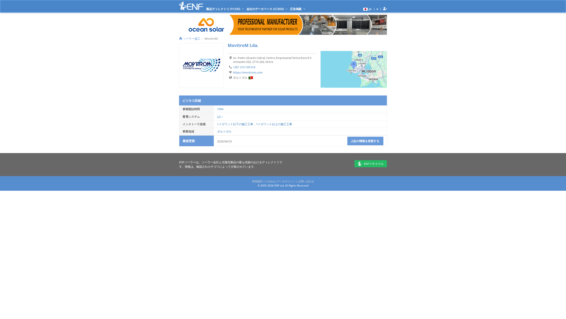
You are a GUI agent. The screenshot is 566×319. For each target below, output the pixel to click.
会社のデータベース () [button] (266, 9)
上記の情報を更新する (365, 141)
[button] (367, 9)
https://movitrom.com (248, 72)
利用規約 (257, 181)
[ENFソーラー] (191, 5)
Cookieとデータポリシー (280, 181)
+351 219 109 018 (244, 67)
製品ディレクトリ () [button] (223, 9)
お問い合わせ (306, 181)
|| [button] (377, 9)
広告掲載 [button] (296, 9)
